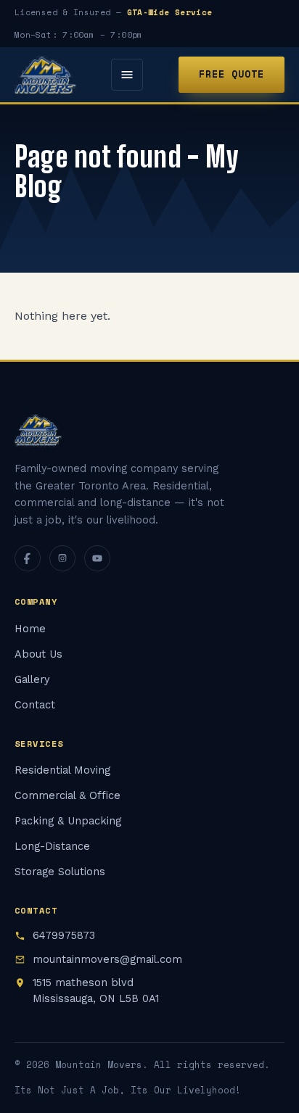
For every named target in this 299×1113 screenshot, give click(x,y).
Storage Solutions (60, 872)
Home (30, 629)
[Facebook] (28, 558)
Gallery (32, 680)
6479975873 (64, 936)
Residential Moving (62, 770)
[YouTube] (97, 558)
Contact (35, 705)
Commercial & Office (67, 796)
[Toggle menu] (127, 75)
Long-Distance (52, 846)
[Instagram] (62, 558)
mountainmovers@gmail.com (107, 959)
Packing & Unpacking (68, 821)
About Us (38, 654)
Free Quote (231, 74)
